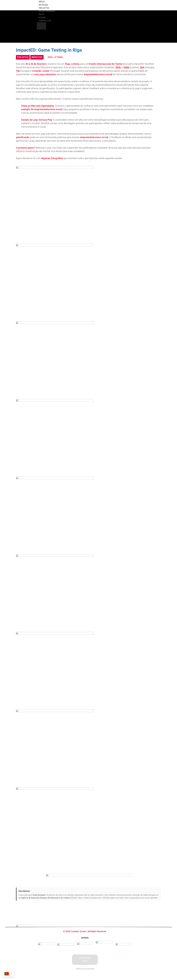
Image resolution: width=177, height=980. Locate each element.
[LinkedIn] (148, 930)
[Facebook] (138, 930)
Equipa (42, 17)
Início (42, 2)
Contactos (45, 21)
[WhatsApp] (152, 930)
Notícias (43, 5)
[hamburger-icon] (154, 3)
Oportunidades (47, 11)
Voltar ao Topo (85, 959)
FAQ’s (41, 14)
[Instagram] (143, 930)
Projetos (44, 8)
